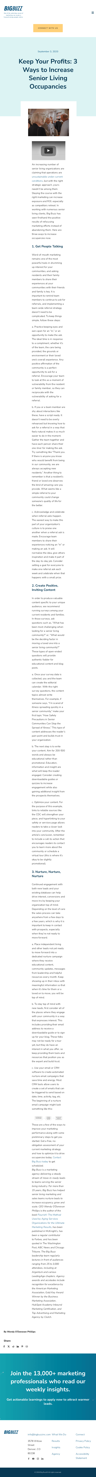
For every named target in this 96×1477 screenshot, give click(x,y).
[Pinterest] (22, 1346)
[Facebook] (4, 1346)
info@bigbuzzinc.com (39, 1434)
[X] (8, 1346)
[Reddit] (13, 1346)
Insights (56, 1447)
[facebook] (29, 1459)
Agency (56, 1454)
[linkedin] (42, 1459)
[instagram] (38, 1459)
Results (56, 1441)
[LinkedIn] (18, 1346)
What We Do (59, 1434)
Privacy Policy (83, 1441)
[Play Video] (48, 151)
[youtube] (33, 1459)
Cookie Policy (83, 1447)
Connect (80, 1434)
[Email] (26, 1346)
